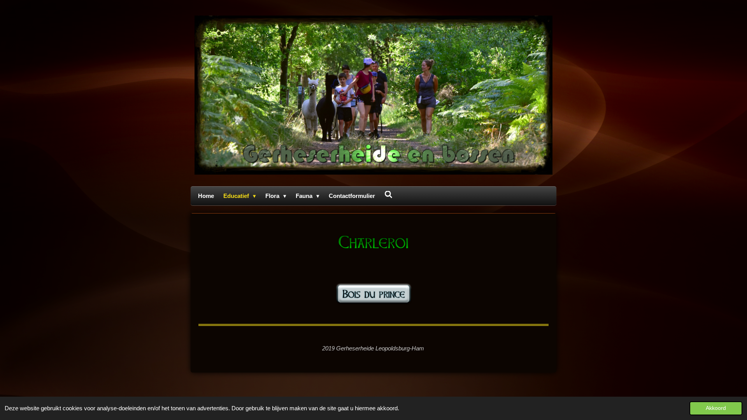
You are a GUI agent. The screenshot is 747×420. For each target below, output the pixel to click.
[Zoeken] (388, 194)
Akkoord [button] (716, 408)
